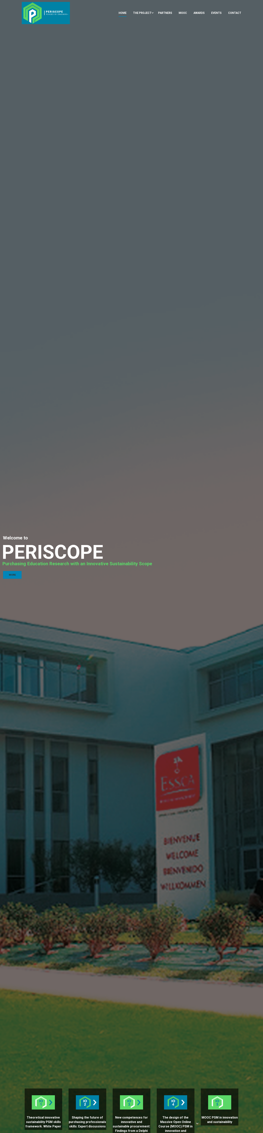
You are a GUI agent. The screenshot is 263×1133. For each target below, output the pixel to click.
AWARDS (199, 12)
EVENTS (216, 12)
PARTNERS (165, 12)
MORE (12, 574)
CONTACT (234, 12)
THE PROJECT (142, 12)
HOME (122, 12)
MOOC (183, 12)
